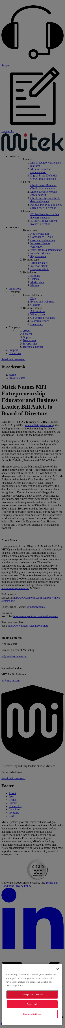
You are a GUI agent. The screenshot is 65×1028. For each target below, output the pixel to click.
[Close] (58, 969)
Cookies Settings (32, 1014)
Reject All (32, 1004)
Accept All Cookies (32, 994)
